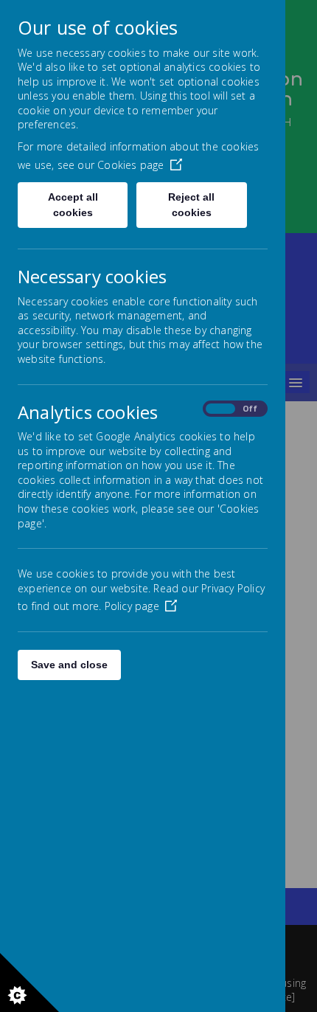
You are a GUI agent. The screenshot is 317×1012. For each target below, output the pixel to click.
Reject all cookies (191, 204)
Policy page (132, 606)
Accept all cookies (73, 204)
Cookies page (130, 165)
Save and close (69, 664)
